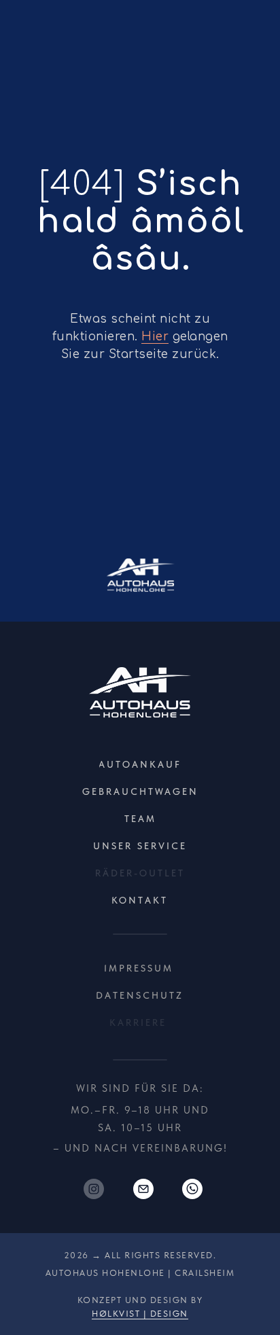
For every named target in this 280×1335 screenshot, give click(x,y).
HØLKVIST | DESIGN (140, 1314)
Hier (155, 336)
